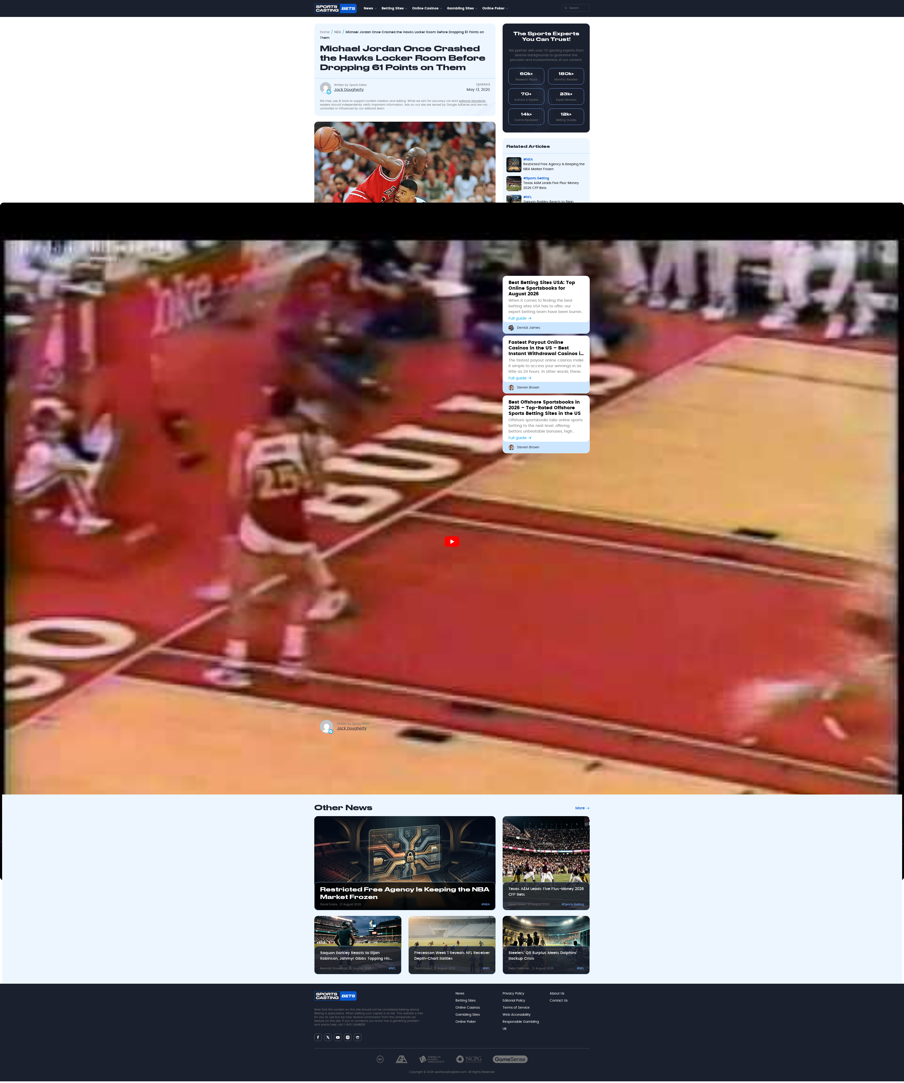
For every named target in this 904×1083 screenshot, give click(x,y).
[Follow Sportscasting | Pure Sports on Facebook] (318, 1037)
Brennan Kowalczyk (334, 968)
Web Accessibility (517, 1014)
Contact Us (559, 1000)
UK (505, 1029)
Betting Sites (393, 8)
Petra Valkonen (519, 968)
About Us (557, 993)
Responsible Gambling (521, 1021)
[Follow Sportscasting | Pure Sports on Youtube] (338, 1037)
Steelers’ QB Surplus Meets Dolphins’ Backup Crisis (542, 955)
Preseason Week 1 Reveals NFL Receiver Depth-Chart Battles (452, 955)
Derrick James (528, 327)
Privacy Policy (513, 993)
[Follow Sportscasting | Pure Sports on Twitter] (328, 1037)
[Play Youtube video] (452, 541)
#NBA (485, 904)
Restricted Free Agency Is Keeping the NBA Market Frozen (404, 893)
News (368, 8)
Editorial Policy (514, 1000)
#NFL (392, 968)
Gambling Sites (460, 8)
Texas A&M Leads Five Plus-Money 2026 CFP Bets (546, 891)
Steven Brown (528, 387)
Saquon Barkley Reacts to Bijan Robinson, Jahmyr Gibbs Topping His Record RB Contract (355, 956)
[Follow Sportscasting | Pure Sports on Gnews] (357, 1037)
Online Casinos (425, 8)
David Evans (329, 904)
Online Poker (493, 8)
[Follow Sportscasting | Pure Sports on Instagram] (348, 1037)
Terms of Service (516, 1007)
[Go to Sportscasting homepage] (335, 8)
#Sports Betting (573, 904)
